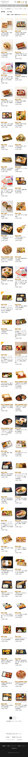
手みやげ (10, 5)
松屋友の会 (14, 748)
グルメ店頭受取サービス (8, 8)
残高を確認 (22, 2)
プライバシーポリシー (11, 739)
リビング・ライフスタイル (21, 5)
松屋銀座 (4, 745)
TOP (2, 8)
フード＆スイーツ (4, 5)
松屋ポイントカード (22, 745)
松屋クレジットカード (11, 745)
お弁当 (25, 8)
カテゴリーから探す (18, 8)
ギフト (14, 5)
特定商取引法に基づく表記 (16, 737)
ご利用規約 (7, 737)
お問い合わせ (19, 739)
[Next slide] (27, 6)
